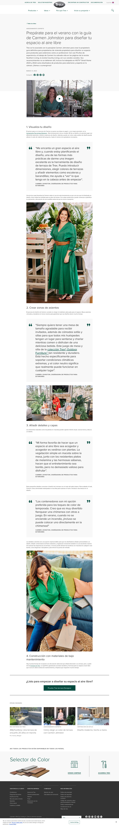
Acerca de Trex (30, 2)
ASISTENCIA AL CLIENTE (17, 788)
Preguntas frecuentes (15, 794)
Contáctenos (13, 792)
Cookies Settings (74, 822)
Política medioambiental (67, 804)
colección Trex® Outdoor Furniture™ (56, 351)
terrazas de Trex (35, 666)
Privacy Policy (12, 824)
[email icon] (44, 75)
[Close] (116, 822)
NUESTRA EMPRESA (33, 788)
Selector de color (48, 792)
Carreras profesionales (33, 794)
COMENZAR (47, 788)
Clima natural (13, 803)
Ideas (46, 10)
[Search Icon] (112, 10)
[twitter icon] (41, 75)
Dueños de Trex (14, 796)
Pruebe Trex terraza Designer (59, 688)
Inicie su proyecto (81, 10)
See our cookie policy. (17, 822)
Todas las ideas (31, 23)
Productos (32, 10)
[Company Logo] (59, 5)
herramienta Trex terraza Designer (36, 133)
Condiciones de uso (66, 806)
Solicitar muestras (45, 2)
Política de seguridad (66, 794)
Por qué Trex (61, 10)
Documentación (97, 2)
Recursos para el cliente (16, 799)
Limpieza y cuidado (15, 805)
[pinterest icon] (38, 75)
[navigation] (59, 2)
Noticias (29, 796)
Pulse (28, 799)
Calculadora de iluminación (51, 794)
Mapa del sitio (64, 809)
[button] (59, 98)
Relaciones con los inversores (32, 802)
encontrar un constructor (78, 2)
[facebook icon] (35, 75)
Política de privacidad (66, 792)
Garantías (12, 801)
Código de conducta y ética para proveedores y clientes (68, 801)
